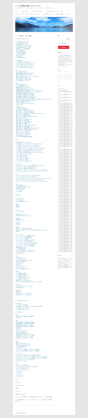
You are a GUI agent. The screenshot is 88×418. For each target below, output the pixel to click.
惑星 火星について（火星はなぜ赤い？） (24, 119)
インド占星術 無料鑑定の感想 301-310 (65, 152)
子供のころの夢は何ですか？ (21, 261)
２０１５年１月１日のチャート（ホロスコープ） (25, 250)
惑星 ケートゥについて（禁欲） (22, 132)
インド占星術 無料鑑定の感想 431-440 (65, 170)
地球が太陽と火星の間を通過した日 (23, 333)
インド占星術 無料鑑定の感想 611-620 (65, 196)
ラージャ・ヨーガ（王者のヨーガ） (23, 365)
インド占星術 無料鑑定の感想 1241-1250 (65, 131)
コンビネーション (19, 163)
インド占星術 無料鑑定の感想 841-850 (65, 229)
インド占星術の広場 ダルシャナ (22, 43)
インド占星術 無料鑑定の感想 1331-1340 (65, 144)
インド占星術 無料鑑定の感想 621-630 (65, 198)
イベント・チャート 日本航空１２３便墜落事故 (25, 240)
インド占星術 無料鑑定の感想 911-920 (65, 239)
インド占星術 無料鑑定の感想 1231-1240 (65, 130)
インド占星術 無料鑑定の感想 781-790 (65, 221)
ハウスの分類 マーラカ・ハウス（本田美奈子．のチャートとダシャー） (30, 149)
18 (60, 77)
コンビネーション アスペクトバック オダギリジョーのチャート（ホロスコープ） (32, 169)
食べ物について (19, 291)
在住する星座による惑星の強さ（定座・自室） (25, 93)
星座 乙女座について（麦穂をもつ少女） (24, 78)
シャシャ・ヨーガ (19, 376)
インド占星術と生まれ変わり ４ (22, 278)
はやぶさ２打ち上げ (20, 253)
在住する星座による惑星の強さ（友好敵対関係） (25, 316)
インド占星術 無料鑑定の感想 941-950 (65, 244)
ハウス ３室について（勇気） (22, 155)
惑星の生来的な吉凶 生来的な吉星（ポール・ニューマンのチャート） (29, 90)
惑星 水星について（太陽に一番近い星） (24, 122)
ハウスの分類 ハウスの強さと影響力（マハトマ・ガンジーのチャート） (30, 152)
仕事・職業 (18, 222)
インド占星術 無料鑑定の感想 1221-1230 (65, 129)
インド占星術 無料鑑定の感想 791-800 (65, 222)
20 (64, 77)
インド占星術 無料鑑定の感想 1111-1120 (65, 113)
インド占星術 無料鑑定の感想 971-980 (65, 248)
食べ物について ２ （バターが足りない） (24, 293)
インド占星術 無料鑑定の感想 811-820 (65, 225)
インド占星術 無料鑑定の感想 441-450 (65, 172)
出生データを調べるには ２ (21, 51)
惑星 (16, 83)
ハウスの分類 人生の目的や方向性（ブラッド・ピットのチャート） (29, 150)
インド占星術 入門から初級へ (22, 304)
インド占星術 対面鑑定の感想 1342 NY (65, 59)
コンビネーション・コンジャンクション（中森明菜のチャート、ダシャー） (30, 165)
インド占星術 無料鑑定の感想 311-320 (65, 153)
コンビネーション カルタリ (21, 360)
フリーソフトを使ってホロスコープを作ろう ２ (25, 64)
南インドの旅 (68, 14)
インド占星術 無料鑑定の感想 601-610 (65, 195)
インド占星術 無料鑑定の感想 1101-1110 (65, 111)
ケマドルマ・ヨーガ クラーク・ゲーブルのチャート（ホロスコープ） (29, 179)
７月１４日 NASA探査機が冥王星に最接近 (24, 136)
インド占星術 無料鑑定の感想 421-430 (65, 169)
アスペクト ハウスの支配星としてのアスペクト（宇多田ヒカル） (28, 349)
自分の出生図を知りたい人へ (21, 44)
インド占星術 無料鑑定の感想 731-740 (65, 213)
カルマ (17, 255)
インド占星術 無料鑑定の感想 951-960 (65, 245)
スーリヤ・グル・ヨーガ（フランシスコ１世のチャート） (27, 176)
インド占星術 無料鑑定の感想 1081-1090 (65, 108)
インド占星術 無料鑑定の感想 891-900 (65, 236)
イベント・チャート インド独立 (22, 238)
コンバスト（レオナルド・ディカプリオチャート (25, 103)
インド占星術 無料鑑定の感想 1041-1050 (65, 103)
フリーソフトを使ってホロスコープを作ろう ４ (25, 67)
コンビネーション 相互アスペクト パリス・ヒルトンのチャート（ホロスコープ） (32, 171)
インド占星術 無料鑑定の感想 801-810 (65, 223)
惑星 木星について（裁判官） (22, 123)
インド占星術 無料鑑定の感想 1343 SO (65, 55)
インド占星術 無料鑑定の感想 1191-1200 (65, 124)
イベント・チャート (19, 234)
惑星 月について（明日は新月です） (23, 114)
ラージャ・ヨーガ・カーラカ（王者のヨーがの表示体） (26, 366)
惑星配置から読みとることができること (23, 87)
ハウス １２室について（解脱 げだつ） (24, 160)
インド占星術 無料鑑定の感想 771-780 (65, 219)
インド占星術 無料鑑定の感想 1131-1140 (65, 116)
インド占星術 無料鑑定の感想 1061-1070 (65, 106)
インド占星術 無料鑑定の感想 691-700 (65, 208)
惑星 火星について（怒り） (21, 117)
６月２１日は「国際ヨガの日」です (23, 268)
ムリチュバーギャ (19, 104)
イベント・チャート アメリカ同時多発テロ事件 (25, 235)
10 (58, 75)
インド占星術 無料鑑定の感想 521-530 (65, 183)
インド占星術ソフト (19, 60)
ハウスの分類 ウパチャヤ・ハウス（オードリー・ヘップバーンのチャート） (30, 148)
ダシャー (17, 183)
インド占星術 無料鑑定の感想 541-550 (65, 186)
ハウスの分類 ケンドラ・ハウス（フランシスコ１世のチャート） (28, 145)
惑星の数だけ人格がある (20, 107)
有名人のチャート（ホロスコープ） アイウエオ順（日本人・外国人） (26, 14)
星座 (16, 70)
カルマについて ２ (20, 263)
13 (64, 75)
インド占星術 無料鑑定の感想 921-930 (65, 241)
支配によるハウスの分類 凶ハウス (23, 343)
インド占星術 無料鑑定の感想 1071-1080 (65, 107)
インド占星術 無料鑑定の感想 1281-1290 (65, 137)
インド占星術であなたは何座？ (22, 71)
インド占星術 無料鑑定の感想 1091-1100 (65, 110)
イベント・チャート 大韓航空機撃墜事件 (24, 237)
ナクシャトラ (18, 194)
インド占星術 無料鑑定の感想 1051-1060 (65, 104)
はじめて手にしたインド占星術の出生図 (23, 45)
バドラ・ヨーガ (19, 372)
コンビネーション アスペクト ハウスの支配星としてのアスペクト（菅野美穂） (31, 358)
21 (66, 77)
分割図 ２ (18, 207)
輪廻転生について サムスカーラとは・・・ (24, 280)
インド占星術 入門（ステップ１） (22, 38)
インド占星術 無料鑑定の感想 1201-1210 (65, 126)
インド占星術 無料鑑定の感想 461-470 (65, 175)
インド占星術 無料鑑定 (24, 11)
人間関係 (17, 227)
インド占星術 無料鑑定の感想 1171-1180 (65, 121)
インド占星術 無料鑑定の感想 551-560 (65, 188)
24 (58, 78)
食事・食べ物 (18, 290)
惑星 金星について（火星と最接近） (23, 126)
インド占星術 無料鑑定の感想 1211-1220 (65, 127)
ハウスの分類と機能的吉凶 (21, 346)
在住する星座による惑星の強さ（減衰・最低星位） (25, 97)
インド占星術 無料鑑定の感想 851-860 (65, 231)
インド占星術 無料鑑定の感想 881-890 (65, 235)
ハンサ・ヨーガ (19, 373)
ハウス (17, 139)
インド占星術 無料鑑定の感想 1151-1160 (65, 118)
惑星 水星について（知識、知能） (23, 120)
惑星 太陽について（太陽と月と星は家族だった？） (26, 112)
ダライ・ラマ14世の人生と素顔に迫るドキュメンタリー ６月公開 (28, 281)
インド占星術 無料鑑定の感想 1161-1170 (65, 120)
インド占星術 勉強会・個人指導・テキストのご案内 (53, 11)
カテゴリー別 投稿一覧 (20, 54)
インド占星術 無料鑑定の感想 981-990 (65, 249)
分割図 (17, 204)
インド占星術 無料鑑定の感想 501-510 (65, 180)
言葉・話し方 (18, 284)
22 (68, 77)
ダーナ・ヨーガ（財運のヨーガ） (22, 368)
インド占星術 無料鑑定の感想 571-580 (65, 190)
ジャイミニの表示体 (20, 211)
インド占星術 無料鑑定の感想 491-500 (65, 179)
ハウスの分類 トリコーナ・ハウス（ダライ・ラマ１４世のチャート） (29, 143)
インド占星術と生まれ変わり (21, 273)
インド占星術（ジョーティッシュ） (22, 41)
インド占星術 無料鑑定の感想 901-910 (65, 238)
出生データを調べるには (20, 50)
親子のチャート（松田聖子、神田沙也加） (24, 228)
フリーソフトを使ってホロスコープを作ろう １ (25, 63)
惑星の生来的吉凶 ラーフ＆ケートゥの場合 (24, 324)
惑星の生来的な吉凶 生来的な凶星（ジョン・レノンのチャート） (28, 91)
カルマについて (19, 257)
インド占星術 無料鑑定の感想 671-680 (65, 205)
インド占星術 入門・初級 (58, 14)
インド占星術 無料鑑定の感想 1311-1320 (65, 141)
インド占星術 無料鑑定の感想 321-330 (65, 154)
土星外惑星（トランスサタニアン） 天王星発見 (25, 335)
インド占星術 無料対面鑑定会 (63, 267)
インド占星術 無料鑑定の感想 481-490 (65, 177)
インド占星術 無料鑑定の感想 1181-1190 (65, 123)
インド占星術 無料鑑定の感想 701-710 (65, 209)
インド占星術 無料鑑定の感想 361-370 (65, 160)
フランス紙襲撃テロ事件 (20, 248)
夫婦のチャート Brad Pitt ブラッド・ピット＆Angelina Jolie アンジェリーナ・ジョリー (32, 230)
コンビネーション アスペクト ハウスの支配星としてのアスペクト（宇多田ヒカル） (32, 356)
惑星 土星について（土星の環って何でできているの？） (27, 129)
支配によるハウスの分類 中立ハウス (23, 345)
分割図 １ (18, 205)
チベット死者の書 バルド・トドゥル (23, 277)
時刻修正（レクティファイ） (21, 214)
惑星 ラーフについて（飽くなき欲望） (23, 130)
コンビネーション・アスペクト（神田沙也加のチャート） (27, 166)
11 (60, 75)
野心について (18, 224)
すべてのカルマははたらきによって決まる (24, 260)
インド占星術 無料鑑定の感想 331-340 (65, 156)
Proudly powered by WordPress (20, 412)
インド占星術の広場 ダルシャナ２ (28, 6)
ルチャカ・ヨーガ (19, 370)
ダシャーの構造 (19, 191)
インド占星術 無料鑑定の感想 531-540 (65, 185)
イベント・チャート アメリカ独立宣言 (23, 241)
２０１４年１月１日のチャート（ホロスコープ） (25, 251)
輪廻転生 (17, 271)
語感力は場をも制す (20, 287)
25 (60, 78)
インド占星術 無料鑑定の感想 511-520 (65, 182)
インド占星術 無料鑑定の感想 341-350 (65, 157)
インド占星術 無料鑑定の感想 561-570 (65, 189)
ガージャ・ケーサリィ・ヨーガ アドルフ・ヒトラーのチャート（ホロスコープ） (32, 181)
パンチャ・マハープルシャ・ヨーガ (23, 369)
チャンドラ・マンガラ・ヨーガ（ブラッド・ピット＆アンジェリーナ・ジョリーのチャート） (33, 178)
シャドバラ (18, 106)
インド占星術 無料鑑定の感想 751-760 (65, 216)
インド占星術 (18, 303)
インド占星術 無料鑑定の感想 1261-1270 (65, 134)
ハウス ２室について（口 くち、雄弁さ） (24, 153)
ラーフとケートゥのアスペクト (22, 330)
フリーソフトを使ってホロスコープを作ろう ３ (25, 66)
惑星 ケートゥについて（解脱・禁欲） (23, 133)
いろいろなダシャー (20, 189)
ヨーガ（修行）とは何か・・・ (22, 265)
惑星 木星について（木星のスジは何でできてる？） (26, 125)
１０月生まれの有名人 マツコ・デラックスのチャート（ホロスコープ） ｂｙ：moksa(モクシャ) (65, 260)
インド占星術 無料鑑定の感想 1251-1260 (65, 133)
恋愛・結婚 (18, 218)
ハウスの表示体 (19, 347)
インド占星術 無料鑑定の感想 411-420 (65, 167)
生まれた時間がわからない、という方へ (23, 47)
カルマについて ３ (20, 267)
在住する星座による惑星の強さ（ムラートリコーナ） (26, 96)
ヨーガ (17, 173)
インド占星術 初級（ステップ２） (22, 300)
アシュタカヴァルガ (19, 198)
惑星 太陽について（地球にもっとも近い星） (25, 110)
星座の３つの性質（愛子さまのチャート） (24, 74)
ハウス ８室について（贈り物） (22, 158)
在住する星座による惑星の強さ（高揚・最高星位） (25, 94)
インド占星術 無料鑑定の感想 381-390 (65, 163)
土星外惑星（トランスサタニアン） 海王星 (24, 336)
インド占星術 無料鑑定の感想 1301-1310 (65, 140)
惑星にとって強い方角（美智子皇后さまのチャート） (26, 100)
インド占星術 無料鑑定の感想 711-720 (65, 211)
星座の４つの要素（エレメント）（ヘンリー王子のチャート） (28, 76)
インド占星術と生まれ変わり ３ (22, 276)
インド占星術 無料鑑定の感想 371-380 (65, 162)
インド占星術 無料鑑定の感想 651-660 (65, 202)
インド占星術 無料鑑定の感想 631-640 (65, 199)
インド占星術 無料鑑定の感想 (36, 11)
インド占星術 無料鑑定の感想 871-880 (65, 234)
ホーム (16, 11)
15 (68, 75)
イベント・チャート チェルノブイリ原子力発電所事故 (26, 242)
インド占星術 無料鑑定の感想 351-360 (65, 159)
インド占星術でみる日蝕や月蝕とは (23, 109)
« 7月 (59, 81)
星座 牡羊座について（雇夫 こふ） (23, 77)
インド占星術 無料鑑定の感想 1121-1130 (65, 114)
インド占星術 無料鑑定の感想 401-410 (65, 166)
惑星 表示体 (18, 327)
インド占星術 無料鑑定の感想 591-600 (65, 193)
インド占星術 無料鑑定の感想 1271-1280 (65, 136)
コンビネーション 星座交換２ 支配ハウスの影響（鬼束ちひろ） (28, 355)
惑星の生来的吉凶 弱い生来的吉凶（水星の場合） (25, 323)
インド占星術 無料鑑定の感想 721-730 (65, 212)
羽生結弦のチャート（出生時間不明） (23, 48)
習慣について (18, 231)
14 (66, 75)
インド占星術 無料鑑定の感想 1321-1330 (65, 143)
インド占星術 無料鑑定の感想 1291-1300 (65, 139)
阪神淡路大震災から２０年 (21, 247)
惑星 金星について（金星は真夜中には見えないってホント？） (28, 127)
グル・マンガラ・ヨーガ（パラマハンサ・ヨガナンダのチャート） (28, 175)
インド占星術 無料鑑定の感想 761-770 (65, 218)
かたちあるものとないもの (21, 258)
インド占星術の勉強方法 (20, 57)
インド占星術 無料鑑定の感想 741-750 (65, 215)
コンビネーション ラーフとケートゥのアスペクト (25, 359)
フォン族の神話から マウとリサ (22, 80)
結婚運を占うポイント (20, 219)
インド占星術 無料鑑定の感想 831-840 (65, 228)
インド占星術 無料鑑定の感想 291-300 (65, 150)
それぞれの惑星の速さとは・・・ (22, 84)
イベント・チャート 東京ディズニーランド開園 (25, 244)
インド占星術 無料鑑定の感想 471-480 (65, 176)
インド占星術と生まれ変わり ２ (22, 274)
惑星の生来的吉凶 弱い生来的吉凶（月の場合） (25, 322)
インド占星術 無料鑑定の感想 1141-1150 (65, 117)
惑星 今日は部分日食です (21, 332)
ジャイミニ (18, 209)
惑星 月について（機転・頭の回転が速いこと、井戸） (26, 116)
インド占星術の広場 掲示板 (47, 14)
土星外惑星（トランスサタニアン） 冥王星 (24, 337)
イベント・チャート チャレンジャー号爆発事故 (25, 245)
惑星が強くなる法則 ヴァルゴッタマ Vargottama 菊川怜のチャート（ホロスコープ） (33, 99)
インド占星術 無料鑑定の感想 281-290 (65, 149)
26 (62, 78)
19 (62, 77)
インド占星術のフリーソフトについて (23, 61)
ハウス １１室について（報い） (22, 159)
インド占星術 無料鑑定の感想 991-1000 (65, 251)
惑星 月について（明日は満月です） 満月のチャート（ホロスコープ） (30, 113)
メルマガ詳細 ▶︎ (62, 47)
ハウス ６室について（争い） (22, 156)
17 (58, 77)
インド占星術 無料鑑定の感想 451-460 (65, 173)
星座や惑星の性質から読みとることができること (25, 73)
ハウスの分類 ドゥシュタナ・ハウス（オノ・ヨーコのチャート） (28, 146)
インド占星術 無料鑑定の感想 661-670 (65, 203)
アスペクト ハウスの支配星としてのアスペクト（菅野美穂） (28, 350)
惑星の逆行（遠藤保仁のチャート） (23, 101)
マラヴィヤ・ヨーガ (20, 375)
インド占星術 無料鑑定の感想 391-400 (65, 164)
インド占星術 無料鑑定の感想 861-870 (65, 232)
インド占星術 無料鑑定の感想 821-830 (65, 226)
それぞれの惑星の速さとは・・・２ (23, 86)
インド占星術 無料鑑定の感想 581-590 (65, 192)
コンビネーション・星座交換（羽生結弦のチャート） (26, 168)
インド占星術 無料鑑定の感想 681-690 (65, 206)
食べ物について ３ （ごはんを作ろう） (24, 294)
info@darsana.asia (49, 396)
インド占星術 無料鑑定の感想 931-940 (65, 242)
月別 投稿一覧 (19, 55)
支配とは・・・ (19, 317)
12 (62, 75)
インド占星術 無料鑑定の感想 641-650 (65, 200)
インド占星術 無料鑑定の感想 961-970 (65, 246)
